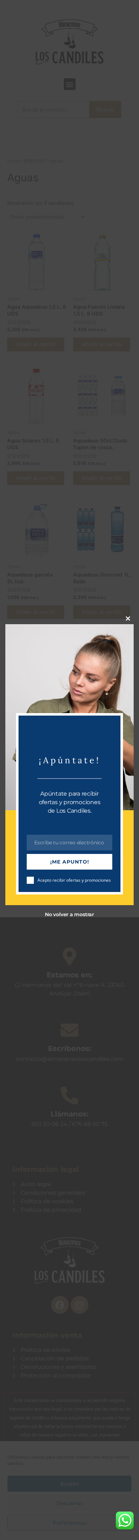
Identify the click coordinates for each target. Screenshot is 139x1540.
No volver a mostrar (69, 914)
